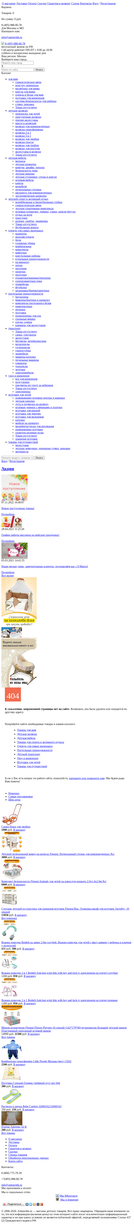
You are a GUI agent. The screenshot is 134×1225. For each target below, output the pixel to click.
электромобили (24, 372)
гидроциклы (22, 347)
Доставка (21, 3)
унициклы (21, 366)
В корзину (19, 829)
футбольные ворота (27, 227)
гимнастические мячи (28, 82)
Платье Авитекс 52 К (14, 1126)
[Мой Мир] (38, 1204)
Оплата (32, 3)
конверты (21, 233)
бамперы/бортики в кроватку (32, 299)
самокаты (21, 363)
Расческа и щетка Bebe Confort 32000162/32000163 (31, 1106)
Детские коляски (27, 734)
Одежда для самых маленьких (35, 746)
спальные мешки (25, 318)
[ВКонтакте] (27, 1204)
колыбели (21, 186)
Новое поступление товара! (17, 508)
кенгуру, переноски (27, 85)
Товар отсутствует (26, 107)
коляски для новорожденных (32, 126)
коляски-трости (24, 142)
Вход (95, 3)
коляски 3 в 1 (23, 135)
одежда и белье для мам (29, 94)
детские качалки (25, 401)
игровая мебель (24, 180)
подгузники (22, 382)
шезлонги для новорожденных (33, 192)
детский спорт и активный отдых (28, 198)
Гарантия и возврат (58, 3)
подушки (20, 312)
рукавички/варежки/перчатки (33, 277)
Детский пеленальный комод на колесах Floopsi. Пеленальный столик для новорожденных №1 (57, 854)
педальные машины (27, 359)
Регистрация (108, 3)
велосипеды (22, 344)
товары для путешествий (23, 442)
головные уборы (25, 243)
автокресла (21, 451)
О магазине (9, 3)
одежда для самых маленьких (25, 230)
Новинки (13, 793)
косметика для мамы (27, 88)
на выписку (22, 262)
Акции (7, 468)
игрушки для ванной (27, 410)
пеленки (20, 309)
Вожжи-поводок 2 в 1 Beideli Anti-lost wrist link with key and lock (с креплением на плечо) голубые (59, 972)
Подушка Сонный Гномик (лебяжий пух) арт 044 (30, 1083)
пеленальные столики (28, 189)
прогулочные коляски (28, 116)
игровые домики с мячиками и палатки (38, 407)
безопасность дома (26, 170)
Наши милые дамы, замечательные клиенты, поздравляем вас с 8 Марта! (44, 566)
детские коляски (18, 110)
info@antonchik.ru (11, 37)
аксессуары (22, 337)
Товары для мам (26, 730)
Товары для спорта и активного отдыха (40, 742)
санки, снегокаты (25, 334)
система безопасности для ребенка (35, 101)
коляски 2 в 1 (23, 132)
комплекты (21, 249)
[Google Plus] (42, 1204)
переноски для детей (27, 113)
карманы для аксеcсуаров (30, 325)
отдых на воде (23, 214)
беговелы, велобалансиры (30, 341)
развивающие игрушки (29, 429)
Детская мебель (26, 738)
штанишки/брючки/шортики (32, 290)
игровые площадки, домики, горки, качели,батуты (45, 211)
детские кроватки (25, 164)
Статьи (75, 3)
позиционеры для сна (28, 315)
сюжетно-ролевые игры (29, 432)
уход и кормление (18, 375)
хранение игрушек (26, 438)
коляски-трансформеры (29, 129)
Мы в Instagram (69, 1199)
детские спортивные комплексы (34, 208)
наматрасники (23, 306)
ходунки (20, 369)
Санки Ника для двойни (15, 826)
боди (18, 240)
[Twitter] (31, 1204)
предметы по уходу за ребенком (34, 385)
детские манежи (25, 173)
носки (19, 265)
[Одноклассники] (34, 1204)
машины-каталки (25, 356)
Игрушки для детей (28, 762)
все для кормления (26, 378)
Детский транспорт (28, 754)
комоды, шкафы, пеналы (29, 167)
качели (19, 183)
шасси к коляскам (25, 123)
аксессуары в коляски (28, 151)
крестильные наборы (27, 255)
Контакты (86, 3)
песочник (21, 268)
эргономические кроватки (31, 195)
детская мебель (17, 157)
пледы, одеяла (23, 322)
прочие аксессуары (26, 120)
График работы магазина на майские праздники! (30, 534)
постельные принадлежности (25, 293)
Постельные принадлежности (35, 750)
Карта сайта (15, 1161)
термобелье (22, 284)
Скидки (42, 3)
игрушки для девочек (28, 413)
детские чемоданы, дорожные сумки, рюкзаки (42, 448)
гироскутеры (23, 350)
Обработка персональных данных (28, 1157)
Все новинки (9, 918)
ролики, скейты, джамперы (31, 221)
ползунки (21, 274)
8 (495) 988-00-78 (15, 43)
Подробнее (7, 514)
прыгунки (21, 217)
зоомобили (21, 353)
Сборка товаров (17, 1154)
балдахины (21, 296)
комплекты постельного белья (33, 303)
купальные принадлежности (32, 258)
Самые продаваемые (20, 796)
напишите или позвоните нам (87, 778)
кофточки (21, 252)
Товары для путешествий (32, 766)
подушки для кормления (29, 97)
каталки (20, 419)
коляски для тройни (27, 145)
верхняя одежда (24, 236)
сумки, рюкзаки (24, 104)
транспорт (14, 328)
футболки (21, 287)
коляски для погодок (27, 148)
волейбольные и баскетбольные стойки (38, 202)
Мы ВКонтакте (69, 1195)
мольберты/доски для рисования (34, 426)
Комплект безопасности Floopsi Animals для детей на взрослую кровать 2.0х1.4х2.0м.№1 (53, 881)
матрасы (20, 161)
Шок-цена (14, 799)
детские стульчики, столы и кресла (36, 176)
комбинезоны (23, 246)
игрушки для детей (19, 394)
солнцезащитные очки (28, 281)
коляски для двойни (27, 138)
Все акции (7, 575)
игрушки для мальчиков (29, 416)
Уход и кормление (27, 758)
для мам (13, 79)
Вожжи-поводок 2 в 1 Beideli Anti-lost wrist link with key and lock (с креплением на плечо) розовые (59, 1000)
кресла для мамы (25, 91)
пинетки (20, 271)
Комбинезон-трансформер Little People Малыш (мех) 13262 (36, 1061)
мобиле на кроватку (27, 423)
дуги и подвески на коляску (32, 404)
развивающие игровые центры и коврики (40, 397)
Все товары (8, 1037)
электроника (22, 391)
